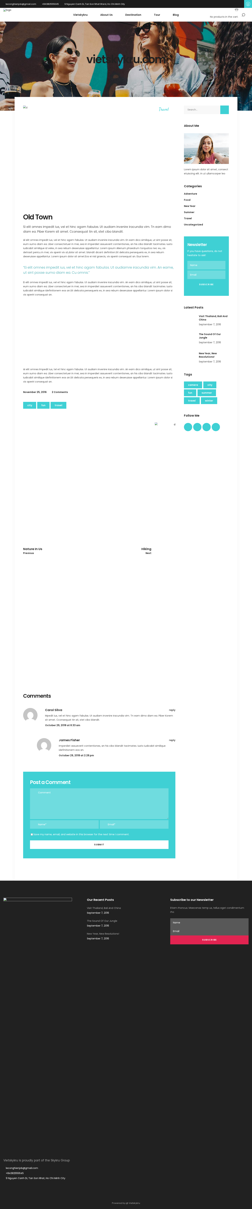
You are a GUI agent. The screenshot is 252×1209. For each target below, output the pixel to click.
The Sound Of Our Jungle (102, 921)
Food (187, 200)
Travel (164, 109)
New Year (189, 206)
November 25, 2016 (35, 392)
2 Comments (60, 392)
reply (172, 710)
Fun (43, 405)
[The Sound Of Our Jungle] (190, 338)
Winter (209, 400)
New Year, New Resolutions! (208, 355)
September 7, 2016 (210, 324)
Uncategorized (193, 224)
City (29, 405)
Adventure (190, 193)
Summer (189, 212)
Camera (193, 385)
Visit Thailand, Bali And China (104, 908)
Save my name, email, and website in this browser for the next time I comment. (81, 834)
